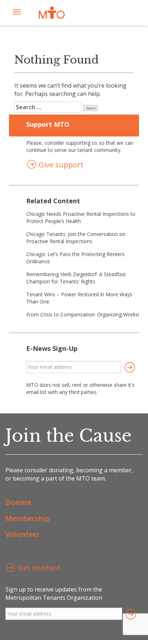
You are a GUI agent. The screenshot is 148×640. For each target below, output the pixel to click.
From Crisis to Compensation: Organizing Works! (82, 314)
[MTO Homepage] (52, 12)
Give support (60, 165)
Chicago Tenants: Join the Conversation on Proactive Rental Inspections (75, 238)
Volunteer (22, 534)
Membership (27, 518)
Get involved (38, 567)
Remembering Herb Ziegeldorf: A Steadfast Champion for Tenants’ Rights (76, 278)
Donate (18, 502)
